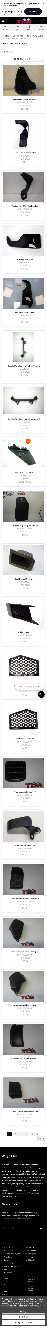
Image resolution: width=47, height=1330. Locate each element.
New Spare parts (35, 36)
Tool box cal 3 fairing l (25, 579)
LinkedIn (31, 1260)
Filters (9, 52)
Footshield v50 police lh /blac (25, 206)
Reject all (23, 1316)
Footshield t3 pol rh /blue (25, 153)
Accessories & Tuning (12, 1266)
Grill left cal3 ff (24, 632)
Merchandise (9, 1263)
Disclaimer (31, 1286)
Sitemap (30, 1288)
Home (6, 36)
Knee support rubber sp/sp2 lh (24, 1058)
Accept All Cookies (23, 1322)
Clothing (7, 1260)
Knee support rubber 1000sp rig (25, 899)
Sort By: (18, 59)
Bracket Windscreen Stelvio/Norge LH (24, 366)
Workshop (8, 1294)
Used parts (8, 1273)
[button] (41, 694)
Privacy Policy (38, 1306)
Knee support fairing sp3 (25, 792)
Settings (23, 1311)
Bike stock (8, 1257)
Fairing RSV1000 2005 (24, 472)
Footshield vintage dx (24, 259)
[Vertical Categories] (3, 21)
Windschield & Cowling (16, 39)
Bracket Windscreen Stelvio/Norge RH (24, 419)
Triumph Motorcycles (12, 1254)
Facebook (32, 1250)
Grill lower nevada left (24, 739)
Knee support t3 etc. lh (25, 845)
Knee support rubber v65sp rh (25, 1112)
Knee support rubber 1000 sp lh (25, 1005)
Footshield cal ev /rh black (24, 100)
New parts (8, 1269)
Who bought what (6, 1288)
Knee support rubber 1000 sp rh (25, 952)
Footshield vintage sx (24, 313)
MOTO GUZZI (18, 36)
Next (40, 1138)
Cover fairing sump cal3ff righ (25, 526)
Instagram (32, 1254)
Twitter (31, 1257)
